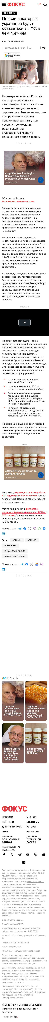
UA (40, 4)
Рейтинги (8, 822)
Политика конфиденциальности (19, 1008)
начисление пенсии (15, 556)
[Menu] (3, 4)
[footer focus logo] (14, 809)
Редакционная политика (11, 848)
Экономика (9, 13)
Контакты (7, 1012)
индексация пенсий (15, 551)
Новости (7, 817)
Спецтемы (33, 822)
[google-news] (43, 854)
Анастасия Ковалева (13, 41)
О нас (5, 831)
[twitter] (12, 854)
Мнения (31, 817)
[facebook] (4, 854)
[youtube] (27, 854)
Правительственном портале (18, 201)
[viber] (35, 854)
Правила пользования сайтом (10, 839)
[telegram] (20, 854)
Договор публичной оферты (34, 839)
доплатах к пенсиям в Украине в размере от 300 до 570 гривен (24, 512)
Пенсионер (11, 545)
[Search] (45, 4)
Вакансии (33, 831)
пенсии (17, 540)
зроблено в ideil (10, 1017)
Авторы (31, 826)
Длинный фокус (12, 826)
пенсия (32, 540)
